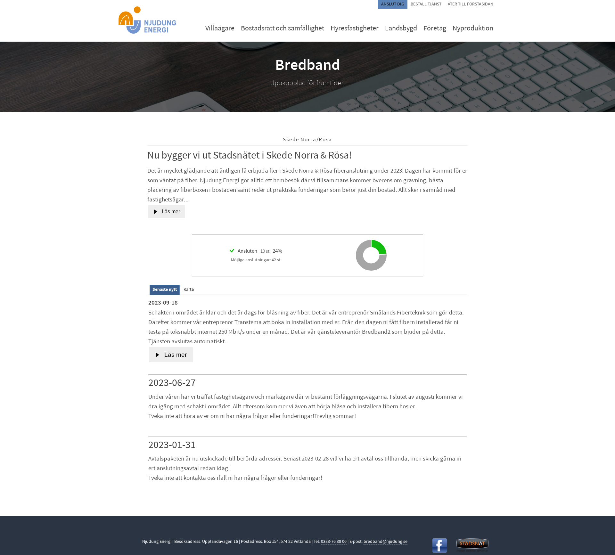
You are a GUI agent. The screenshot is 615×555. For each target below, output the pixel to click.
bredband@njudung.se (385, 541)
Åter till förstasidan (470, 4)
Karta (189, 289)
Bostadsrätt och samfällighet (282, 28)
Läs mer (171, 211)
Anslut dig (392, 4)
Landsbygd (401, 28)
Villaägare (219, 28)
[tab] (165, 290)
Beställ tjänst (426, 4)
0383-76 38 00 (334, 541)
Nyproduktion (473, 28)
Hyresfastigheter (355, 28)
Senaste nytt (164, 289)
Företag (434, 28)
